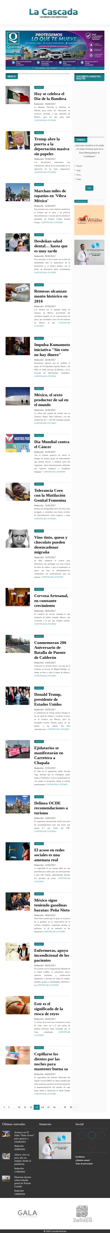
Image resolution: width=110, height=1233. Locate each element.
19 (65, 1107)
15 (48, 1107)
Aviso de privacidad (84, 1163)
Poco (78, 175)
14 (42, 1107)
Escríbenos (80, 1157)
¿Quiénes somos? (82, 1160)
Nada (78, 179)
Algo (78, 170)
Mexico (39, 87)
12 (31, 1107)
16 (54, 1107)
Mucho (79, 166)
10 (19, 1107)
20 (71, 1107)
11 (25, 1107)
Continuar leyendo (45, 120)
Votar (89, 188)
